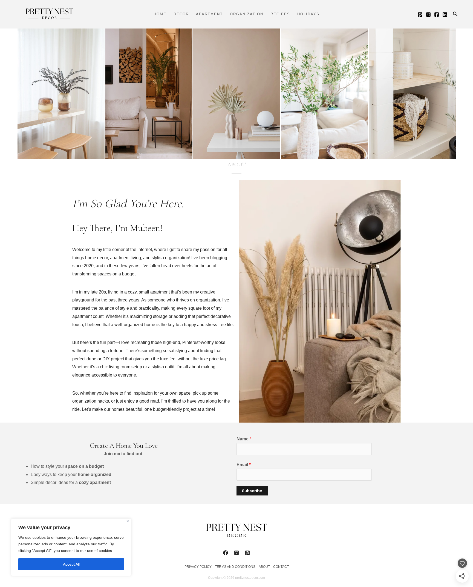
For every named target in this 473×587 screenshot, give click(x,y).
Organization (246, 14)
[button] (455, 14)
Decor (181, 14)
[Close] (127, 521)
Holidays (308, 14)
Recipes (280, 14)
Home (160, 14)
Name (243, 439)
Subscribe (252, 491)
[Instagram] (428, 14)
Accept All (71, 564)
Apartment (209, 14)
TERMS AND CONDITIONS (235, 567)
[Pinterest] (420, 14)
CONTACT (281, 567)
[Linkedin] (444, 14)
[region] (71, 547)
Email (243, 464)
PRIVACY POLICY (198, 567)
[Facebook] (436, 14)
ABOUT (264, 567)
